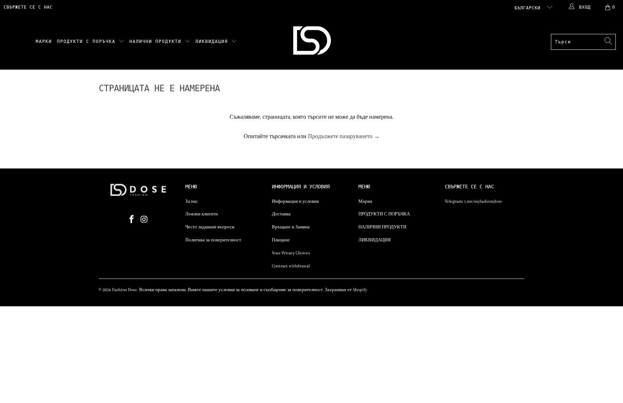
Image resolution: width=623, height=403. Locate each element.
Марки (44, 41)
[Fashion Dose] (313, 42)
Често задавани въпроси (209, 226)
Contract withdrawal (291, 265)
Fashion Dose (124, 289)
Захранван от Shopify (346, 289)
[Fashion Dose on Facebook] (132, 219)
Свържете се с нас (28, 7)
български (528, 7)
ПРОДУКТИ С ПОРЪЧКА (88, 41)
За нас (191, 201)
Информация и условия (295, 201)
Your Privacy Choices (291, 252)
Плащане (281, 239)
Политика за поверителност (213, 239)
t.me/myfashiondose (483, 201)
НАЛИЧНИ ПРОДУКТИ (157, 41)
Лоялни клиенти (201, 213)
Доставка (281, 213)
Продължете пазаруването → (344, 136)
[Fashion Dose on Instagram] (144, 219)
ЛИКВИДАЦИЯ (213, 41)
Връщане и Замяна (291, 226)
